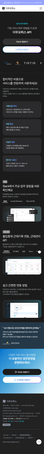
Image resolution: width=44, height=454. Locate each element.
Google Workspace (17, 201)
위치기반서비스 (7, 438)
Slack (5, 201)
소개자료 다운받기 (22, 49)
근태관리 (6, 251)
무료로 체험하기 (22, 41)
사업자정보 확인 (19, 438)
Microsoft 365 (30, 201)
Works (31, 251)
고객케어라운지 (6, 425)
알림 (23, 251)
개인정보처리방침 (25, 435)
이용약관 (13, 435)
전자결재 (16, 251)
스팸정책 (30, 438)
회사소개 (5, 435)
